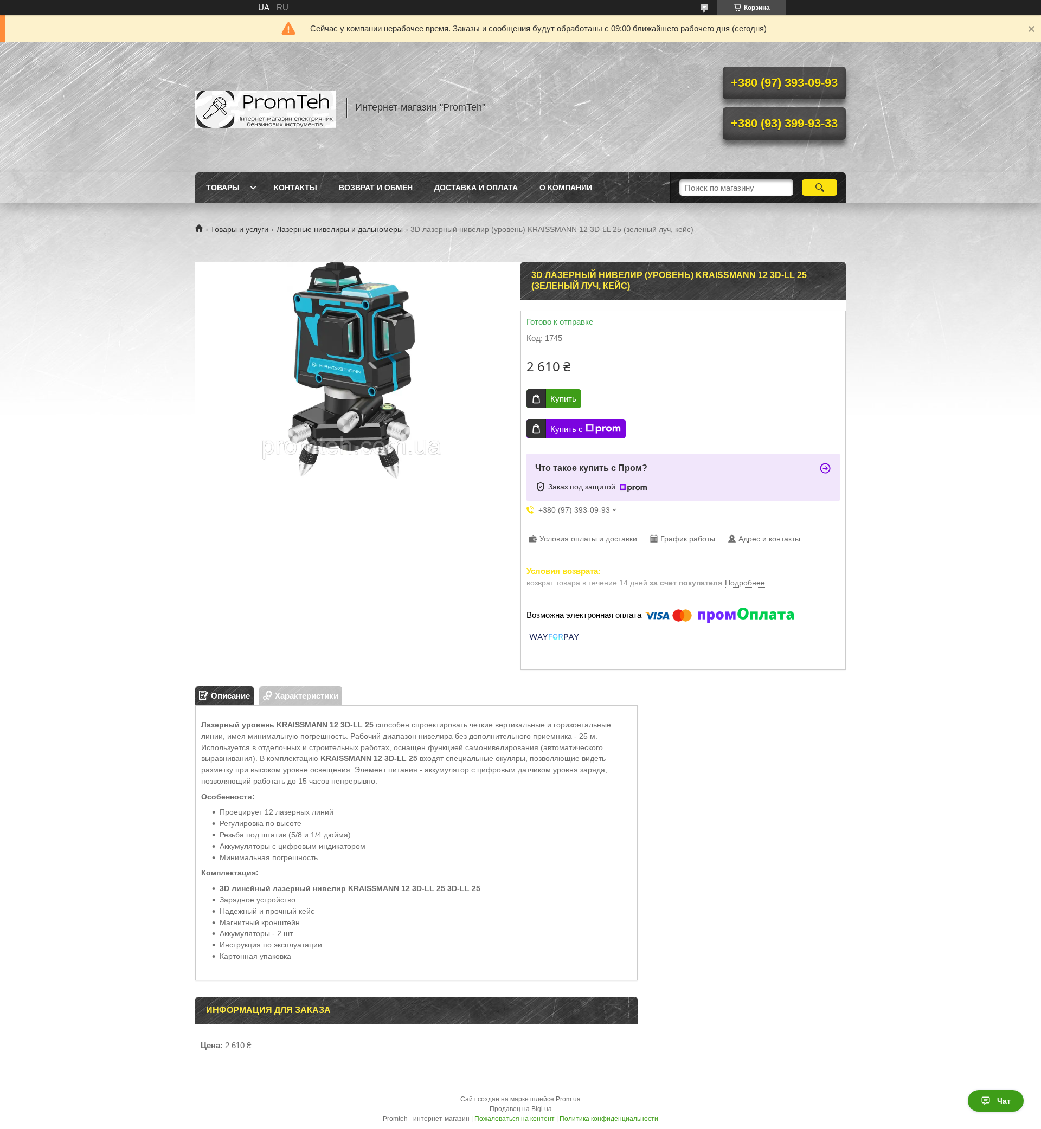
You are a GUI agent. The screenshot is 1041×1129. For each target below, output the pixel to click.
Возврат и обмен (376, 187)
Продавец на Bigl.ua (521, 1109)
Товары (223, 187)
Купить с (566, 429)
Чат (1004, 1100)
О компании (565, 187)
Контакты (295, 187)
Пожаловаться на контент (514, 1118)
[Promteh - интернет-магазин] (265, 107)
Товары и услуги (239, 229)
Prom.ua (568, 1099)
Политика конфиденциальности (609, 1118)
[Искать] (819, 187)
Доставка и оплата (476, 187)
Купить (563, 398)
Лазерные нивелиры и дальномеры (340, 229)
